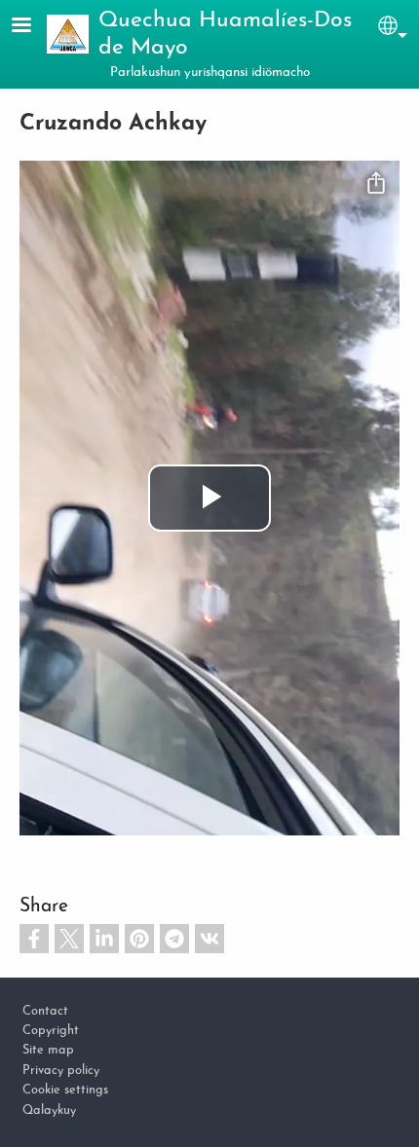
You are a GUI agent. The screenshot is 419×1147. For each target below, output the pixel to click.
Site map (48, 1050)
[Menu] (33, 27)
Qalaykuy (49, 1110)
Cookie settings (65, 1090)
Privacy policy (60, 1070)
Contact (45, 1011)
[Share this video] (376, 184)
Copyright (50, 1030)
